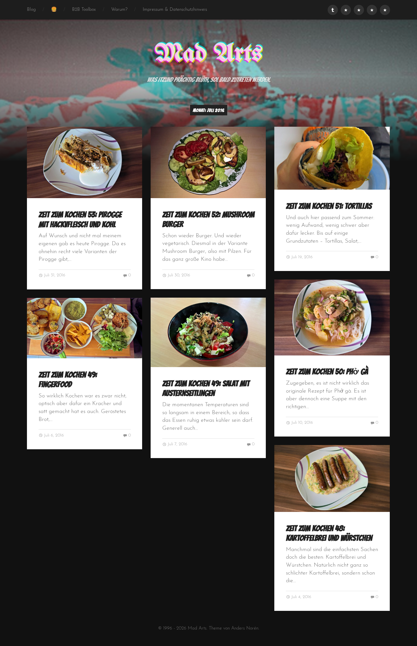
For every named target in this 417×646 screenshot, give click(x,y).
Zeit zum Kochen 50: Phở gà (327, 371)
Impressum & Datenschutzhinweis (175, 9)
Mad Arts (208, 54)
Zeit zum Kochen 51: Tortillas (329, 206)
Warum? (119, 9)
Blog (31, 9)
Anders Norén (244, 628)
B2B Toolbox (84, 9)
